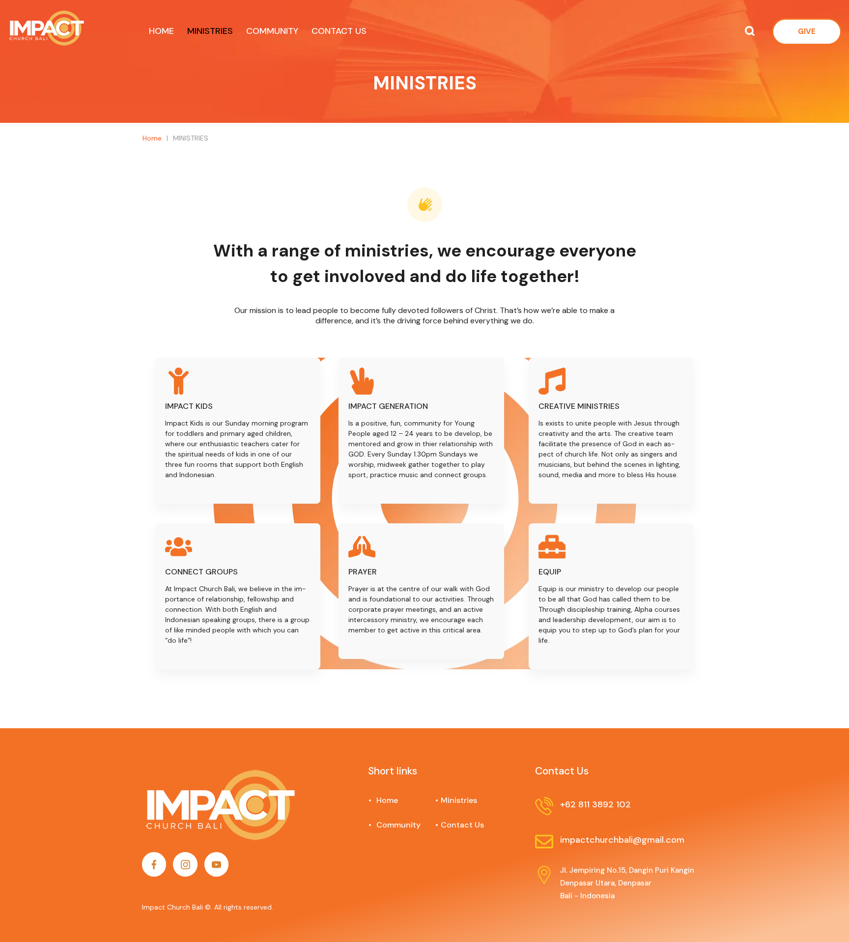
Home (419, 111)
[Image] (154, 864)
